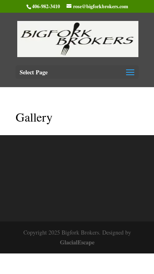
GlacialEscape (77, 242)
